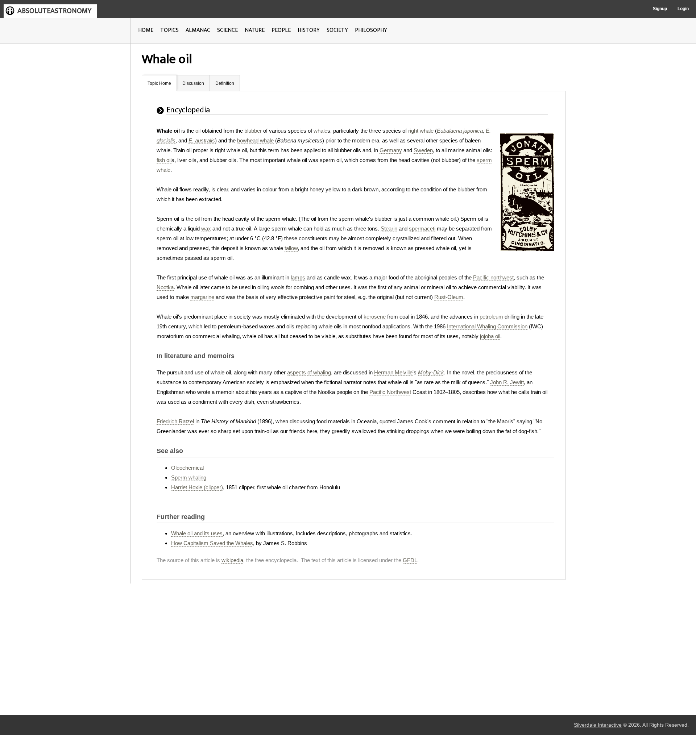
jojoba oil (490, 336)
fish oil (164, 160)
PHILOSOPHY (371, 30)
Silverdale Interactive (598, 725)
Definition (224, 83)
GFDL (410, 560)
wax (206, 228)
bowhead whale (255, 140)
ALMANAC (198, 30)
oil (197, 131)
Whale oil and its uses (197, 533)
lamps (298, 277)
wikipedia (232, 560)
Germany (391, 150)
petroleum (491, 316)
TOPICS (169, 30)
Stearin (389, 228)
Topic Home (159, 83)
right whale (421, 131)
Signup (660, 8)
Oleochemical (187, 468)
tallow (291, 248)
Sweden (423, 150)
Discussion (193, 83)
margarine (202, 297)
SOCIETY (337, 30)
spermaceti (422, 228)
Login (683, 8)
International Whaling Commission (487, 326)
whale (320, 131)
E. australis (201, 140)
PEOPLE (281, 30)
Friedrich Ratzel (175, 421)
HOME (145, 30)
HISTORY (309, 30)
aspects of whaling (309, 372)
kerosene (375, 316)
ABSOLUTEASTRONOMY (54, 11)
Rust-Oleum (448, 297)
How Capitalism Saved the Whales (212, 543)
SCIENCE (227, 30)
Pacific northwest (493, 277)
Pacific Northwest (390, 392)
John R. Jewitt (507, 382)
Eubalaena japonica (460, 131)
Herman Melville (393, 372)
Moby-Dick (431, 372)
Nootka (165, 287)
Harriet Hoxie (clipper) (197, 487)
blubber (253, 131)
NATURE (255, 30)
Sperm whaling (188, 477)
